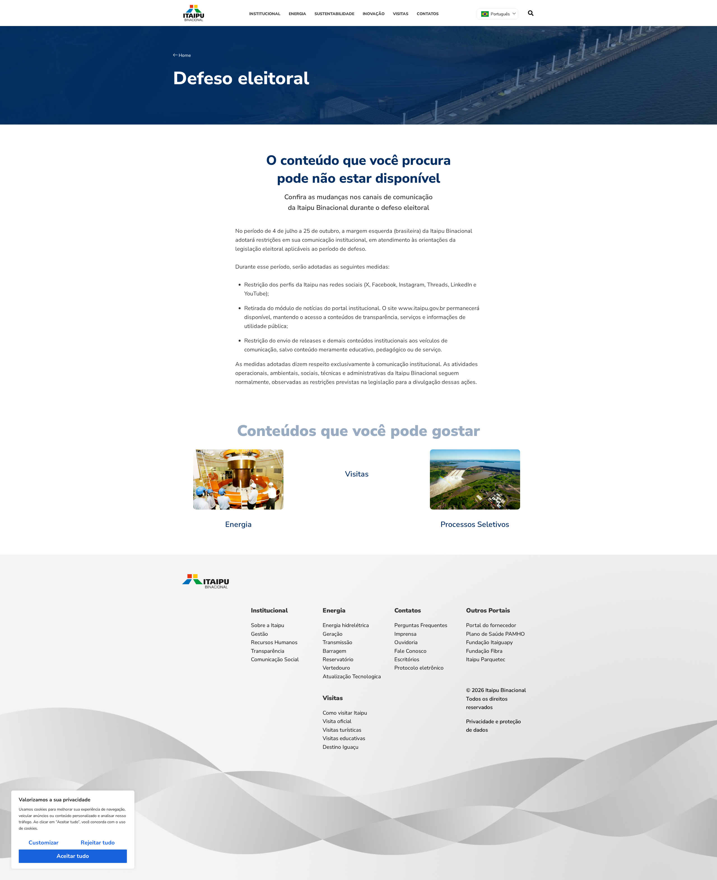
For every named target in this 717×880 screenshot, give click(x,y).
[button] (530, 13)
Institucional (264, 14)
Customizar (44, 842)
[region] (72, 829)
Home (185, 55)
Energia (297, 14)
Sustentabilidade (334, 14)
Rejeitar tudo (98, 842)
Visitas (400, 14)
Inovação (374, 14)
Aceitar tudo (73, 856)
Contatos (428, 14)
